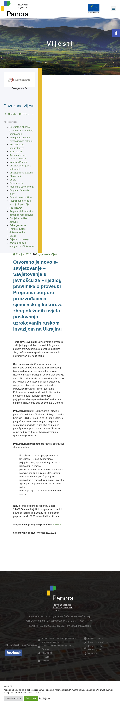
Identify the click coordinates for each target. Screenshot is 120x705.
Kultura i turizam (18, 158)
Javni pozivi (16, 151)
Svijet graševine (18, 225)
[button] (116, 33)
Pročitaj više (44, 698)
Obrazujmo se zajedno (21, 172)
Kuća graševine (18, 155)
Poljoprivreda (16, 183)
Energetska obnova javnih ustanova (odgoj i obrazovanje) (22, 130)
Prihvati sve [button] (31, 698)
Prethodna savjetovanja (22, 186)
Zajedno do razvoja (20, 239)
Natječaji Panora (18, 162)
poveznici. (58, 524)
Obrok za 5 (15, 176)
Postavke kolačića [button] (13, 698)
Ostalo (13, 179)
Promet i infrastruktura (21, 197)
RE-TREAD (16, 208)
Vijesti (13, 236)
